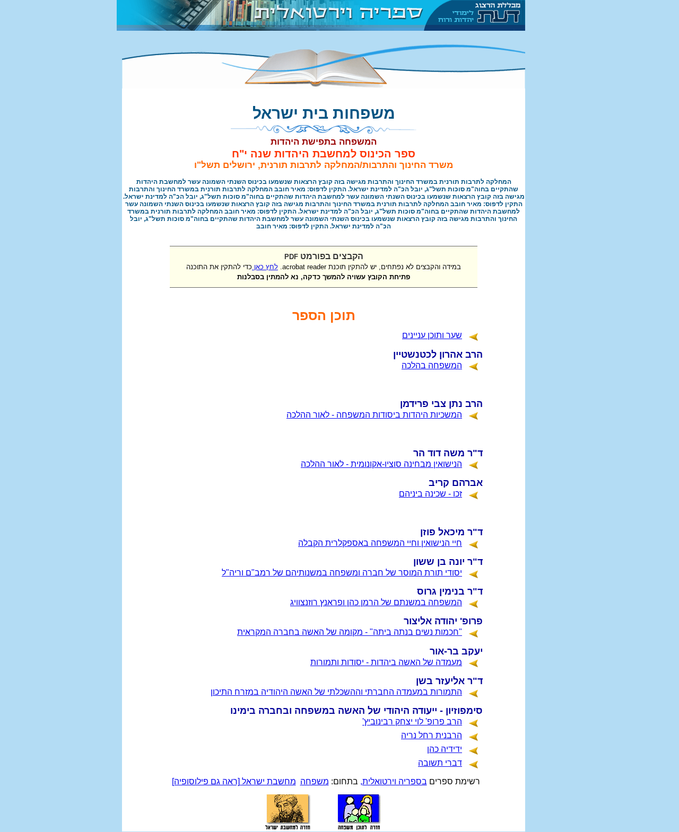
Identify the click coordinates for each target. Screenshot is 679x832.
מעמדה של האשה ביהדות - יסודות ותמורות (386, 662)
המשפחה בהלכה (432, 365)
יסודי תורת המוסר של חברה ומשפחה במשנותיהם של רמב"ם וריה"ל (342, 572)
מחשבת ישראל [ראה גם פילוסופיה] (234, 781)
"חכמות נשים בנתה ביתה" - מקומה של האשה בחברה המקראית (349, 631)
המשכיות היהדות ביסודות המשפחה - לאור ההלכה (374, 414)
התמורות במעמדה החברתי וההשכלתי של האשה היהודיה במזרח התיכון (336, 691)
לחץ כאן (265, 267)
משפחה (314, 781)
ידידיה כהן (444, 749)
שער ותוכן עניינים (432, 335)
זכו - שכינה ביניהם (430, 493)
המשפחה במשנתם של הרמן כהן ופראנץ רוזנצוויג (376, 602)
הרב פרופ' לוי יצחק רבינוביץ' (412, 721)
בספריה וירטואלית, (393, 781)
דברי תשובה (440, 762)
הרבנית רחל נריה (431, 735)
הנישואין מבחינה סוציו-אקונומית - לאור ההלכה (381, 463)
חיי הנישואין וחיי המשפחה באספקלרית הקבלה (380, 542)
